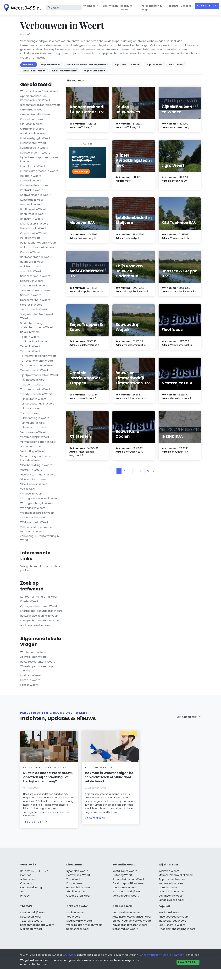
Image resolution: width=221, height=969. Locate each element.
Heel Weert (29, 64)
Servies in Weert (30, 295)
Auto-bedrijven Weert (126, 912)
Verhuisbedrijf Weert (125, 896)
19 (147, 471)
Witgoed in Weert (31, 493)
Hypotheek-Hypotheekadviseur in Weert (40, 159)
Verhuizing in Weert (32, 446)
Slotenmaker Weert (125, 929)
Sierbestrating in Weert (35, 300)
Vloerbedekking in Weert (36, 465)
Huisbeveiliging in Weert (35, 138)
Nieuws (173, 5)
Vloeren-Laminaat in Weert (37, 474)
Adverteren (207, 5)
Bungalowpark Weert (172, 900)
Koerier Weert (29, 601)
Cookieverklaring (31, 887)
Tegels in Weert (30, 346)
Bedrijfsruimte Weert (172, 925)
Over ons (26, 883)
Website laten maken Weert (84, 925)
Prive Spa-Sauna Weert (173, 917)
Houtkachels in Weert (34, 133)
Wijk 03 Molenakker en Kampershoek (87, 64)
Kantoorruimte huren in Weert (39, 597)
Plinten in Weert (30, 252)
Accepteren (188, 962)
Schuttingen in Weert (33, 285)
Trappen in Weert (31, 384)
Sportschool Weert (78, 929)
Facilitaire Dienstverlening (45, 767)
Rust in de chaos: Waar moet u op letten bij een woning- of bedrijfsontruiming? (48, 777)
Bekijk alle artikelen (187, 717)
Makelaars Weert (31, 929)
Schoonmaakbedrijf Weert (37, 925)
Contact (186, 5)
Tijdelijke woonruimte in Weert (39, 375)
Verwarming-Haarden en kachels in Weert (36, 458)
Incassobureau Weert (172, 921)
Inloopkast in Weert (32, 166)
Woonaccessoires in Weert (37, 513)
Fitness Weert (29, 685)
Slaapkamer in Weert (33, 309)
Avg (22, 891)
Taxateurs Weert (31, 921)
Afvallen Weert (75, 891)
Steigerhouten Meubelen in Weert (37, 316)
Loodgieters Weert (124, 887)
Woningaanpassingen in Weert (39, 498)
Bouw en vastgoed (100, 767)
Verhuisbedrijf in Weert (34, 437)
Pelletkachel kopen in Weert (38, 243)
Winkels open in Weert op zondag (36, 668)
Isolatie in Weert (30, 176)
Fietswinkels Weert (78, 875)
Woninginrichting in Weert (36, 503)
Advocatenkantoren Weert (129, 925)
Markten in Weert (31, 675)
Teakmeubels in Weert (34, 341)
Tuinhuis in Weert (31, 413)
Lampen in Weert (31, 204)
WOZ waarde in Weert (34, 522)
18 (141, 471)
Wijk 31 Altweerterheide (64, 70)
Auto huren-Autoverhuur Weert (132, 917)
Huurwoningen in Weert (35, 153)
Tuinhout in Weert (31, 408)
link (42, 566)
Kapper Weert (75, 883)
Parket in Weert (30, 238)
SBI (105, 5)
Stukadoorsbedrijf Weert (128, 891)
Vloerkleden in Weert (33, 484)
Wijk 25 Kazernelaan (34, 70)
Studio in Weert (29, 332)
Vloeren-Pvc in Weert (34, 479)
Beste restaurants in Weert (37, 662)
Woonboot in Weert (32, 517)
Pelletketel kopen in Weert (37, 247)
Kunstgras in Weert (32, 200)
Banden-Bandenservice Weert (131, 921)
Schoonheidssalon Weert (128, 879)
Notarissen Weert (31, 917)
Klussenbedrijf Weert (33, 912)
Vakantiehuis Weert (171, 896)
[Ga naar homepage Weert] (21, 8)
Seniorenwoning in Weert (36, 290)
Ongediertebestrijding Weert (177, 929)
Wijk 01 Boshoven (50, 64)
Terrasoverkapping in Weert (38, 356)
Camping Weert (169, 887)
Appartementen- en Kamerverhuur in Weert (35, 98)
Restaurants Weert (124, 871)
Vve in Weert (28, 489)
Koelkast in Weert (31, 190)
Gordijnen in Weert (32, 129)
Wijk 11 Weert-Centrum (127, 64)
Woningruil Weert (170, 912)
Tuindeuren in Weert (33, 399)
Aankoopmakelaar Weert (36, 625)
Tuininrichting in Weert (34, 418)
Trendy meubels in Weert (36, 394)
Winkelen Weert (169, 871)
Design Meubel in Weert (35, 114)
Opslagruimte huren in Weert (38, 606)
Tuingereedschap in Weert (37, 403)
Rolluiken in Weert (31, 266)
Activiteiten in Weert (33, 657)
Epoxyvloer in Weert (33, 119)
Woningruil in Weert (32, 508)
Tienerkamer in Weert (34, 370)
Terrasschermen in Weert (36, 361)
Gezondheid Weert (78, 887)
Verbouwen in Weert (33, 432)
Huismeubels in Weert (34, 148)
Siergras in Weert (31, 305)
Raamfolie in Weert (32, 262)
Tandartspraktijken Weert (129, 883)
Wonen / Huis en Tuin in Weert (39, 91)
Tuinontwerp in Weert (34, 427)
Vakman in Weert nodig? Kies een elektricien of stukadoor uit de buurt (109, 777)
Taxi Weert (73, 879)
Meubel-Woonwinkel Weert (176, 875)
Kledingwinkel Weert (79, 921)
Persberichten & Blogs (151, 7)
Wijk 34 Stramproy (94, 70)
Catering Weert (122, 875)
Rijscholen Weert (77, 871)
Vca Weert (73, 917)
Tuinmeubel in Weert (33, 423)
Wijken (113, 5)
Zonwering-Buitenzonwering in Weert (39, 538)
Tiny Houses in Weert (33, 380)
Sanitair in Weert (30, 271)
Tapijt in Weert (29, 337)
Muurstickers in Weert (34, 223)
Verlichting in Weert (32, 451)
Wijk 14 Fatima (154, 64)
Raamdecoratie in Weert (36, 257)
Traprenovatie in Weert (35, 389)
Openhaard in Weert (33, 233)
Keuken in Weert (30, 180)
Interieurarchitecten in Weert (39, 171)
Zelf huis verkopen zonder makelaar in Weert (36, 529)
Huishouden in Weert (33, 143)
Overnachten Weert (171, 891)
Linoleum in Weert (31, 219)
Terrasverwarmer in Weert (37, 365)
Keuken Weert (75, 912)
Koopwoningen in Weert (35, 195)
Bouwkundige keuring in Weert (39, 616)
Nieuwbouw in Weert (33, 228)
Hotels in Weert (30, 680)
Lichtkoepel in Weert (33, 209)
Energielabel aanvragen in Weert (41, 611)
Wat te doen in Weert (34, 652)
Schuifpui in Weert (31, 281)
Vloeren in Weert (31, 470)
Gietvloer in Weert (32, 124)
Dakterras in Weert (32, 109)
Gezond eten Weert (79, 896)
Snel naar (89, 5)
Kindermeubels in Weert (35, 185)
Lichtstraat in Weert (33, 214)
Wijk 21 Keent (176, 64)
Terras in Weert (30, 351)
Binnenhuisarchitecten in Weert (40, 105)
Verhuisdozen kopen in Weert (39, 442)
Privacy (25, 896)
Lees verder (33, 821)
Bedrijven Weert (126, 7)
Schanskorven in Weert (35, 276)
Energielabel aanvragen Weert (39, 620)
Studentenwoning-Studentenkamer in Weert (36, 325)
